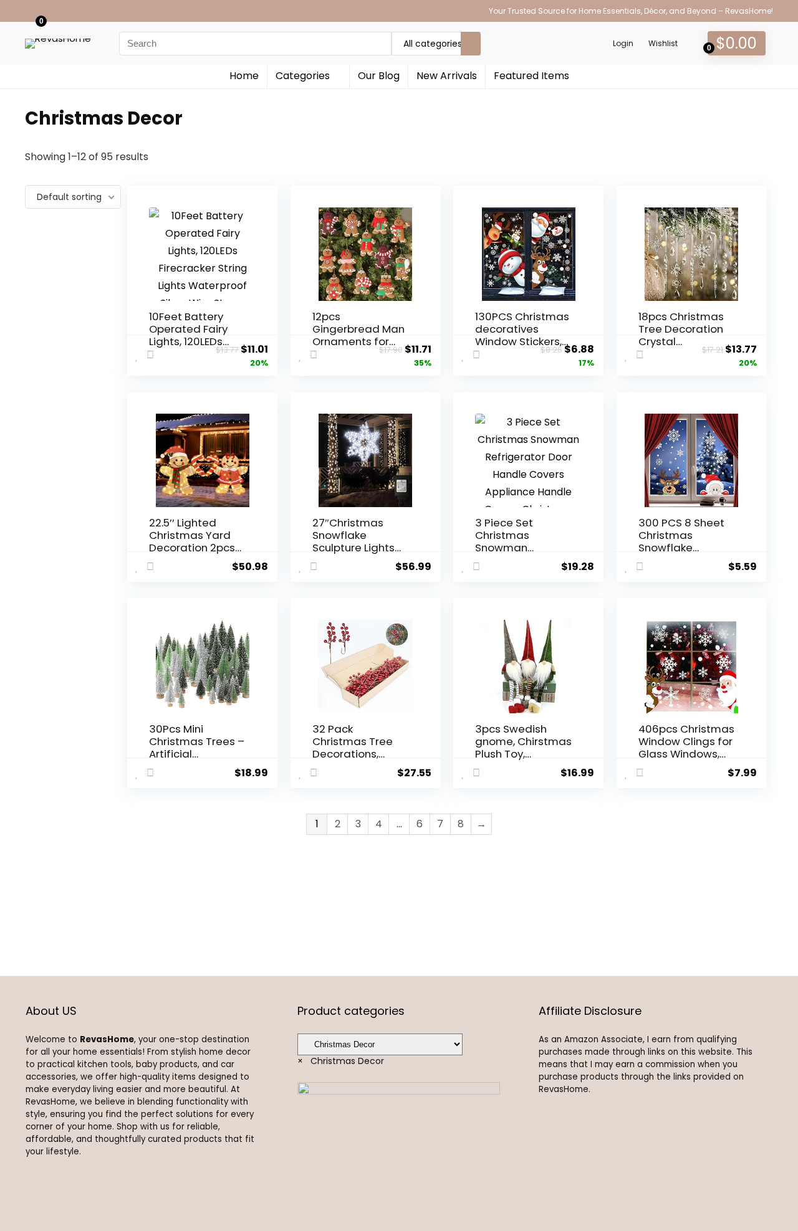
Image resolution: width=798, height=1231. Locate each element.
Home (244, 76)
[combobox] (340, 1061)
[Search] (471, 43)
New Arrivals (446, 76)
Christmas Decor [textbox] (340, 1061)
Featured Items (531, 76)
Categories (303, 76)
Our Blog (379, 76)
